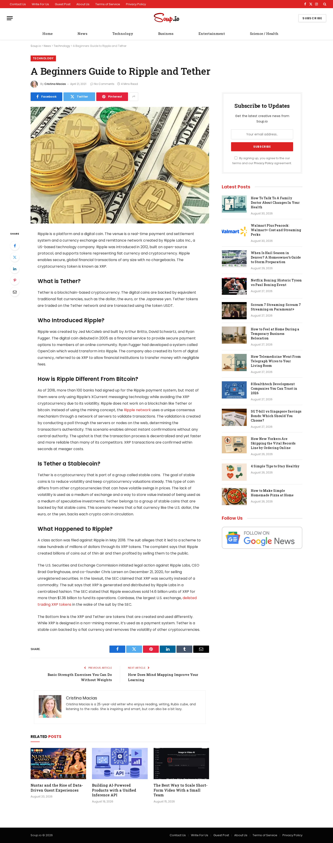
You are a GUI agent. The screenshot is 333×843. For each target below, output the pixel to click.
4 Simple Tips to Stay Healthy (275, 466)
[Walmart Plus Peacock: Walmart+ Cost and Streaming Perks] (234, 231)
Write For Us (40, 4)
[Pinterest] (14, 280)
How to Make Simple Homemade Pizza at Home (272, 492)
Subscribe (312, 18)
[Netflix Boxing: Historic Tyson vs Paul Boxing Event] (234, 286)
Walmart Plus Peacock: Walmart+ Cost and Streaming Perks (276, 230)
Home (47, 33)
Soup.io (36, 46)
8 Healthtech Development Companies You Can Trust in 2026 (274, 388)
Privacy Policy (136, 4)
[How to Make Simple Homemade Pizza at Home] (234, 496)
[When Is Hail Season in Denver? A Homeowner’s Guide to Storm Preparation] (234, 258)
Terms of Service (107, 4)
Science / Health (264, 33)
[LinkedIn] (14, 268)
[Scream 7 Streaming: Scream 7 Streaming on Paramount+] (234, 310)
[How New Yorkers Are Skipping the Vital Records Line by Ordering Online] (234, 444)
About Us (82, 4)
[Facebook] (14, 245)
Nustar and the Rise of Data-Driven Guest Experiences (57, 788)
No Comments (104, 84)
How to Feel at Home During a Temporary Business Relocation (275, 333)
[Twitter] (14, 257)
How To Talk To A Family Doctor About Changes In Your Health (275, 202)
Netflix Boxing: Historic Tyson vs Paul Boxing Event (276, 282)
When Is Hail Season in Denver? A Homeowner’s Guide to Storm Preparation (276, 257)
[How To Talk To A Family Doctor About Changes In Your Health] (234, 204)
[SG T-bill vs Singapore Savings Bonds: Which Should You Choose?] (234, 417)
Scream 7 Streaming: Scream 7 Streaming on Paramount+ (276, 307)
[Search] (324, 4)
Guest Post (62, 4)
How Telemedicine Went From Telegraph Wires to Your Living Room (276, 361)
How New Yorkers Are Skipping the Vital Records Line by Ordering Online (273, 443)
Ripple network (137, 410)
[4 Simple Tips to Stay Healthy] (234, 472)
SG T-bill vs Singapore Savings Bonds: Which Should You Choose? (276, 416)
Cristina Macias (55, 84)
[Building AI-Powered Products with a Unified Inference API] (119, 763)
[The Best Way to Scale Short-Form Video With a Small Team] (181, 763)
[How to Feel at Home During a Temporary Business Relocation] (234, 335)
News (82, 33)
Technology (122, 33)
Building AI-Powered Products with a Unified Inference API (114, 790)
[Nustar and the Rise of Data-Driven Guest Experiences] (58, 763)
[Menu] (10, 18)
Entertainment (211, 33)
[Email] (14, 291)
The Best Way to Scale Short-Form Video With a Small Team (181, 790)
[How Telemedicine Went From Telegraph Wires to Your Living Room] (234, 362)
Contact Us (18, 4)
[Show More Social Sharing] (133, 96)
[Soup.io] (166, 18)
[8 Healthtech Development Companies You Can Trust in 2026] (234, 390)
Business (166, 33)
